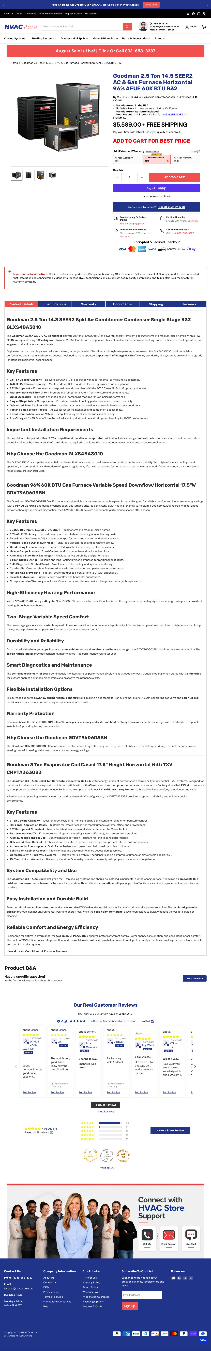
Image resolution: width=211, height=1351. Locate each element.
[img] (31, 1035)
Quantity (118, 170)
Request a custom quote (171, 206)
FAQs (19, 14)
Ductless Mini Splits (73, 38)
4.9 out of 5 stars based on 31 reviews (113, 1021)
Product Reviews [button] (106, 1105)
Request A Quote (73, 14)
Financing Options (93, 1301)
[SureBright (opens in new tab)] (196, 151)
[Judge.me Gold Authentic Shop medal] (90, 1155)
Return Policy (90, 1287)
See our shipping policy (132, 223)
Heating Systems (43, 38)
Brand (159, 38)
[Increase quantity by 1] (142, 177)
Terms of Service (53, 1296)
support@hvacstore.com (18, 1288)
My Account (91, 14)
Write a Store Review (170, 1130)
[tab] (21, 304)
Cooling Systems (15, 38)
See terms (193, 220)
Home (14, 62)
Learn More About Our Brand (18, 1335)
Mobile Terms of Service (57, 1301)
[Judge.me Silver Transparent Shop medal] (106, 1155)
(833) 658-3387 (173, 114)
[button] (16, 175)
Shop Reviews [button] (105, 1111)
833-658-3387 (140, 51)
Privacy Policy (51, 1292)
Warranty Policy (91, 1292)
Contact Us (30, 14)
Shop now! (151, 4)
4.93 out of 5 (49, 1128)
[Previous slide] (15, 1066)
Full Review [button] (29, 1092)
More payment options (156, 196)
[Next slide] (195, 1066)
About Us (8, 14)
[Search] (127, 26)
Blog (45, 1306)
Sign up (129, 1306)
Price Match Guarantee (50, 14)
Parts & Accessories (135, 38)
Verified (105, 1168)
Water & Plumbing (104, 38)
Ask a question (194, 978)
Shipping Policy (91, 1282)
